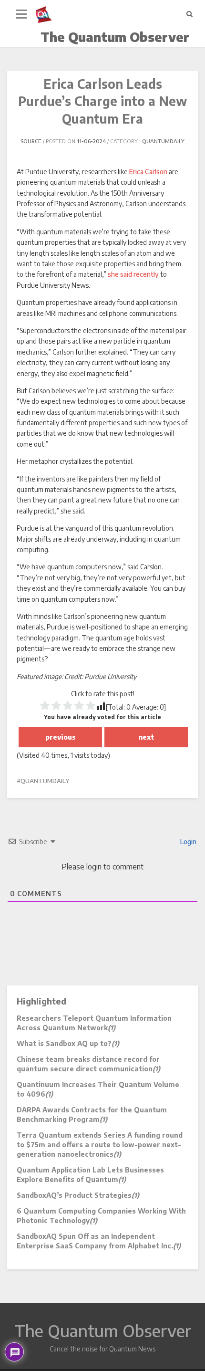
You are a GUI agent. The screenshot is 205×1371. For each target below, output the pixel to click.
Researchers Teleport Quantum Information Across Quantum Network (94, 1023)
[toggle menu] (21, 14)
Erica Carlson (148, 171)
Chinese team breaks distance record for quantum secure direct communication (88, 1064)
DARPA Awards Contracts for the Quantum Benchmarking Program (92, 1114)
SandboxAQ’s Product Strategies (78, 1195)
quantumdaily (163, 141)
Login (187, 841)
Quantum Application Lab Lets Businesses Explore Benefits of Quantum (90, 1174)
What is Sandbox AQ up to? (68, 1043)
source (30, 141)
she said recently (133, 274)
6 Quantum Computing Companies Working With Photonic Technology (101, 1215)
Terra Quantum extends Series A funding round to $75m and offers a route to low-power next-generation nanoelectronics (100, 1144)
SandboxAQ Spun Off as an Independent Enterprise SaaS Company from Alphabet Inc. (99, 1241)
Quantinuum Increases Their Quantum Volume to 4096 (98, 1089)
